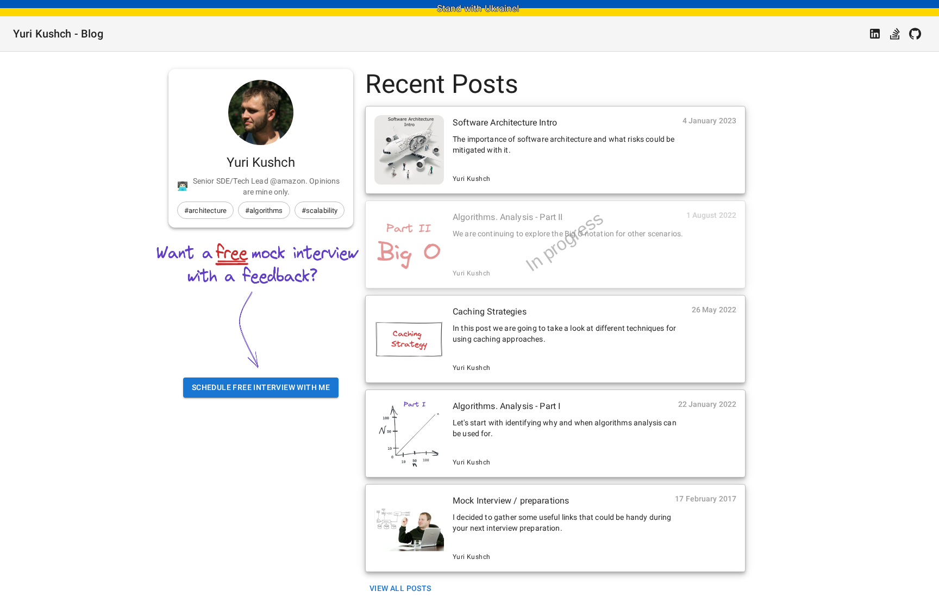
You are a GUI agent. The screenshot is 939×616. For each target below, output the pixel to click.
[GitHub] (915, 34)
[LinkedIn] (875, 34)
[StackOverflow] (895, 34)
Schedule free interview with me (261, 387)
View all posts (400, 588)
